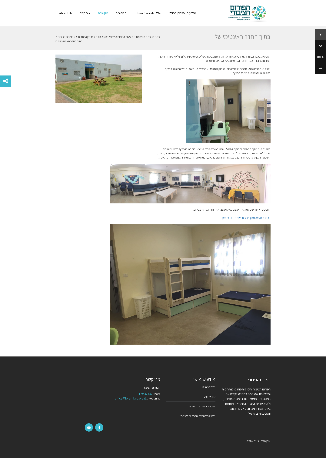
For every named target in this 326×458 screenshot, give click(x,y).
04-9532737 (144, 394)
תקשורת (103, 13)
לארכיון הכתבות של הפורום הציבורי (76, 37)
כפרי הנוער (154, 37)
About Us (65, 13)
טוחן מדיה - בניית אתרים (259, 441)
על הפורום (122, 13)
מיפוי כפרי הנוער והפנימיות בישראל (197, 416)
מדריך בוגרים (208, 387)
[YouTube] (89, 428)
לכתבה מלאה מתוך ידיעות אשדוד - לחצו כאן (246, 218)
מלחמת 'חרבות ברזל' (182, 13)
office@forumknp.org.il (130, 398)
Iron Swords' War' (149, 13)
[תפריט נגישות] (320, 34)
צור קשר (85, 13)
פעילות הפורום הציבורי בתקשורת (115, 37)
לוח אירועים (209, 396)
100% (320, 57)
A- (320, 68)
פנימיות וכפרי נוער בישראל (202, 406)
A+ (320, 46)
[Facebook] (99, 428)
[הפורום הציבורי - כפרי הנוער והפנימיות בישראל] (248, 13)
